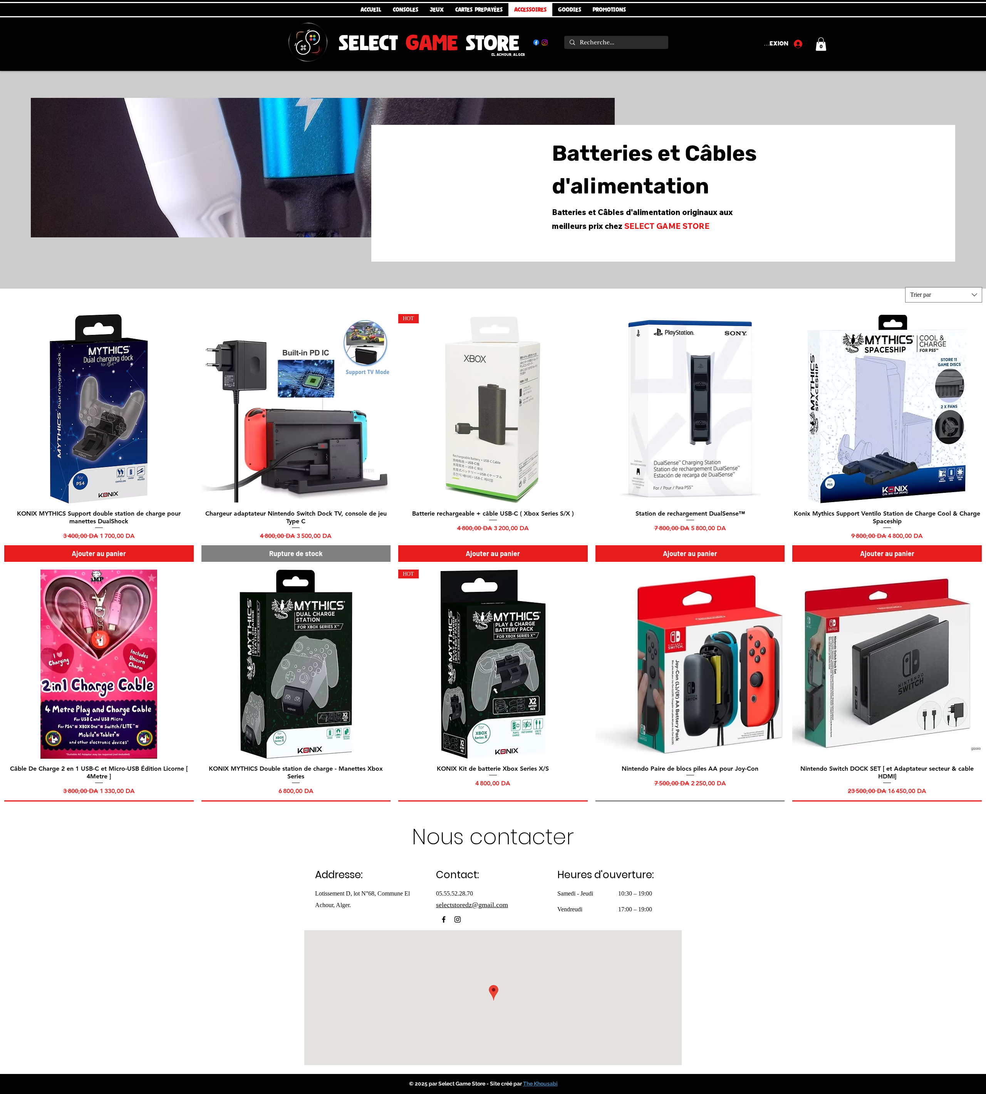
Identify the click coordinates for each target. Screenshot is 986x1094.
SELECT (372, 42)
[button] (821, 44)
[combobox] (943, 294)
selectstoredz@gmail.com (472, 905)
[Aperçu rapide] (99, 409)
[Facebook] (536, 42)
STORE (489, 42)
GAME (432, 42)
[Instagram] (544, 42)
